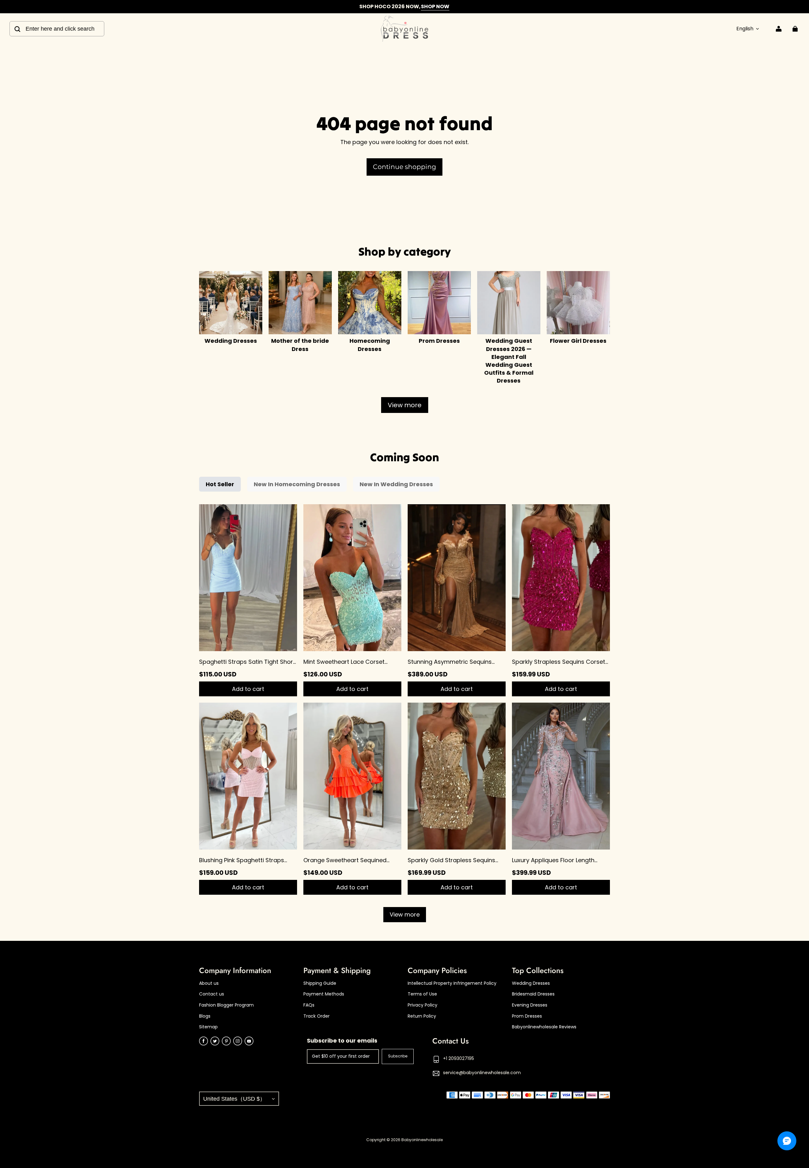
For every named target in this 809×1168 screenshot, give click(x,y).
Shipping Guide (319, 983)
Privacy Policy (422, 1005)
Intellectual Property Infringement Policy (452, 983)
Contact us (211, 994)
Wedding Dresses (531, 983)
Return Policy (422, 1016)
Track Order (316, 1016)
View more (405, 405)
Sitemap (208, 1027)
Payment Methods (323, 994)
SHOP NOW (435, 6)
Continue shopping (404, 167)
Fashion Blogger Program (226, 1005)
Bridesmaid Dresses (533, 994)
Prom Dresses (527, 1016)
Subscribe (397, 1056)
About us (209, 983)
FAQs (308, 1005)
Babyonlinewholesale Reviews (544, 1027)
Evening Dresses (529, 1005)
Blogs (204, 1016)
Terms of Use (422, 994)
